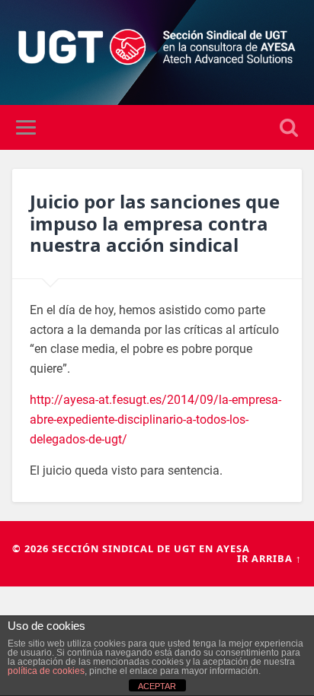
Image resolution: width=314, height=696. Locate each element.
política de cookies (46, 671)
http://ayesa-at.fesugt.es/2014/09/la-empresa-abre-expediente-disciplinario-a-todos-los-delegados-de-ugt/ (155, 419)
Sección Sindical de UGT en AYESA (151, 548)
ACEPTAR (157, 686)
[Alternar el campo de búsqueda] (289, 127)
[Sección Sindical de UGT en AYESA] (156, 52)
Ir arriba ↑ (269, 558)
